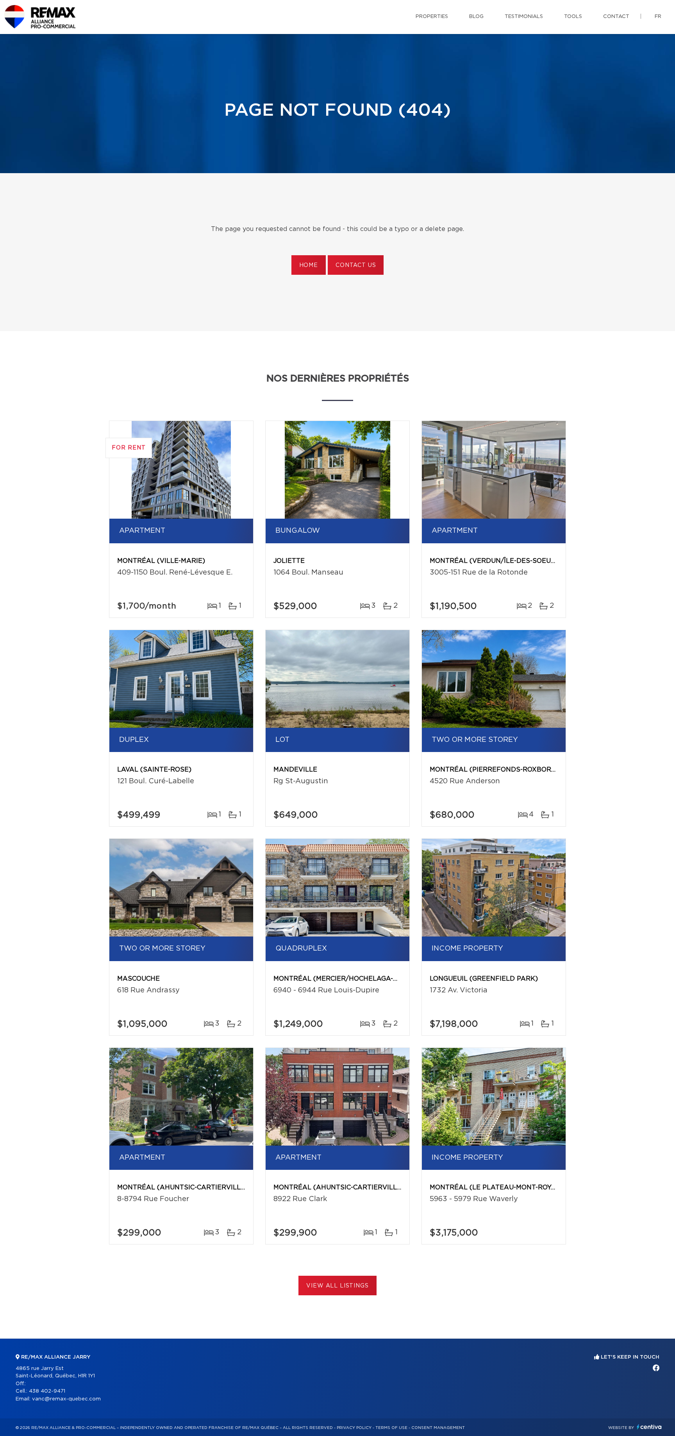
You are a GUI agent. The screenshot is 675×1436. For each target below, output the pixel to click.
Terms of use (391, 1428)
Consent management (438, 1428)
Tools (573, 16)
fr (658, 16)
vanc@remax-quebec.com (66, 1399)
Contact (616, 16)
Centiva (649, 1426)
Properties (432, 16)
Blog (476, 16)
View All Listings (337, 1286)
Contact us (356, 265)
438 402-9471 (47, 1391)
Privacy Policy (354, 1428)
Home (308, 265)
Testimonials (524, 16)
